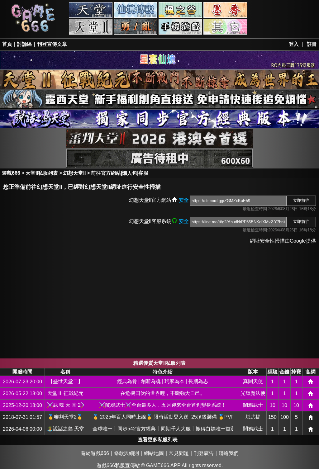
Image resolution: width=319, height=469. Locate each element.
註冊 (312, 44)
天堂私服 (90, 10)
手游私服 (180, 27)
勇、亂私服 (135, 27)
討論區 (24, 44)
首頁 (7, 44)
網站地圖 (154, 453)
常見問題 (179, 453)
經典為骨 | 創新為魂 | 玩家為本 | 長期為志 (162, 381)
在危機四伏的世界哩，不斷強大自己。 (162, 393)
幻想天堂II (74, 173)
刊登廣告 (204, 453)
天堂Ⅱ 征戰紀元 (65, 393)
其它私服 (225, 27)
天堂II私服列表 (42, 173)
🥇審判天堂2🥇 (65, 416)
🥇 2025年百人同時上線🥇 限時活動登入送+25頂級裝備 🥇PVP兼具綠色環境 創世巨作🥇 (163, 416)
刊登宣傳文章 (52, 44)
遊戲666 (11, 173)
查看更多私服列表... (159, 439)
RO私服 (135, 10)
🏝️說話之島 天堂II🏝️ (65, 428)
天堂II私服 (90, 27)
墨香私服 (225, 10)
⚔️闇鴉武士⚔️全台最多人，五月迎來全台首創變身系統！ (162, 405)
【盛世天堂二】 (65, 381)
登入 (294, 44)
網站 (310, 382)
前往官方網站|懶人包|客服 (119, 173)
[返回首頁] (33, 31)
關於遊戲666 (95, 453)
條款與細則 (126, 453)
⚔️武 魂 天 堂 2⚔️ (65, 405)
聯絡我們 (229, 453)
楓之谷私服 (180, 10)
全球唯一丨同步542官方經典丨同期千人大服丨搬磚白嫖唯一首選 (163, 428)
